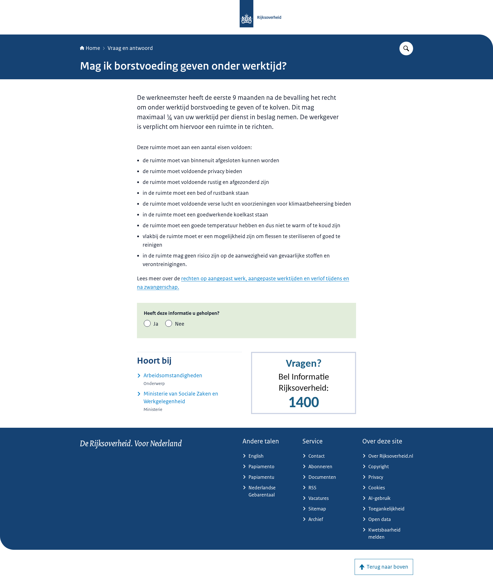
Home (93, 48)
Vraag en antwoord (130, 48)
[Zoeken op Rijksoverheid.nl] (406, 48)
